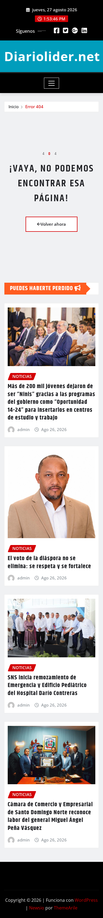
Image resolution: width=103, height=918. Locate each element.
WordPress (86, 900)
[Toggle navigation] (51, 83)
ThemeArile (65, 908)
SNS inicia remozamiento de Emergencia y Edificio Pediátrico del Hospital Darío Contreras (47, 685)
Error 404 (34, 106)
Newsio (36, 908)
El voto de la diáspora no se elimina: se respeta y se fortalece (49, 562)
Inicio (14, 106)
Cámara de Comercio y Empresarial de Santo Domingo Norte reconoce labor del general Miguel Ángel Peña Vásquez (50, 816)
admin (23, 429)
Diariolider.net (52, 56)
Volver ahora (53, 224)
